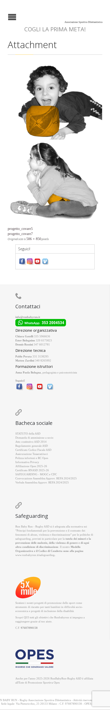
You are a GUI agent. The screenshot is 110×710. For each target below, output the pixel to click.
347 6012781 (42, 344)
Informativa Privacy (27, 462)
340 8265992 (43, 360)
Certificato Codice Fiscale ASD (33, 449)
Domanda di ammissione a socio (34, 437)
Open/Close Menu (4, 16)
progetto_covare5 (20, 229)
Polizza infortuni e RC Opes (31, 458)
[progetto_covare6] (55, 144)
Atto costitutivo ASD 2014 (31, 441)
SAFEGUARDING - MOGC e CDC (36, 474)
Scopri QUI (22, 617)
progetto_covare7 (20, 234)
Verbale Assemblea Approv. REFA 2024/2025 (42, 482)
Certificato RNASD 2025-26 (32, 470)
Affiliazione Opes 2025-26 (31, 466)
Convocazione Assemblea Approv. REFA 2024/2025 (46, 478)
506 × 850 (33, 239)
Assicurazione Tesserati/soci (31, 453)
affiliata (88, 678)
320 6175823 (44, 340)
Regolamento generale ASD (31, 445)
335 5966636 (42, 336)
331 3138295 (40, 356)
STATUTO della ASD (27, 433)
